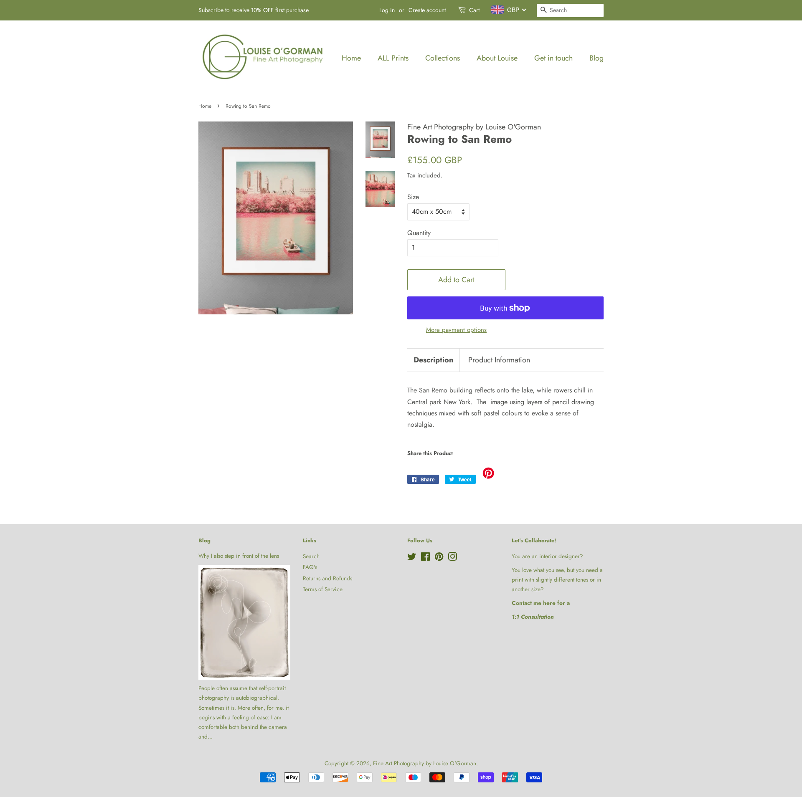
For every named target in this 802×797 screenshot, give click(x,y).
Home (351, 58)
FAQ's (310, 567)
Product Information (499, 360)
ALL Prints (393, 58)
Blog (596, 58)
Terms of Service (323, 589)
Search (311, 556)
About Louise (497, 58)
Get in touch (553, 58)
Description (433, 360)
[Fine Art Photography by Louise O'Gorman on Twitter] (411, 558)
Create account (427, 10)
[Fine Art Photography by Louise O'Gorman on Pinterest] (439, 558)
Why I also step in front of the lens (238, 556)
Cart (474, 10)
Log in (387, 10)
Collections (442, 58)
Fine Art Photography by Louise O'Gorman (424, 763)
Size (413, 197)
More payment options (456, 329)
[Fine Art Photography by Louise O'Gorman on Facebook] (425, 558)
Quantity (419, 233)
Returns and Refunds (327, 578)
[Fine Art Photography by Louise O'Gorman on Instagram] (452, 558)
